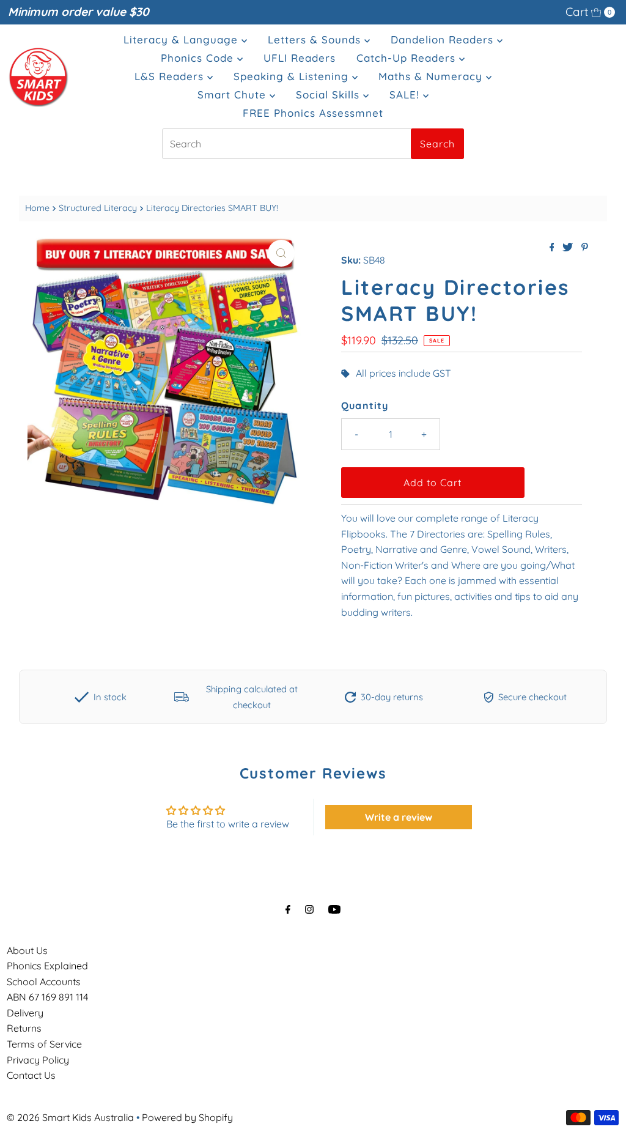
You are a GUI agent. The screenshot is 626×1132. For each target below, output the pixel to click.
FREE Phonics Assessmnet (313, 112)
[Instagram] (309, 909)
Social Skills (329, 94)
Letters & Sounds (316, 39)
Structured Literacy (98, 207)
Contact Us (31, 1075)
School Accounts (44, 981)
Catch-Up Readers (407, 57)
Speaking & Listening (293, 76)
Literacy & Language (182, 39)
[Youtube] (334, 909)
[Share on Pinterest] (584, 248)
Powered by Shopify (187, 1117)
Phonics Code (199, 57)
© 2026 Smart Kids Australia (70, 1117)
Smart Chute (233, 94)
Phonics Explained (47, 966)
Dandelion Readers (444, 39)
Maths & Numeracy (432, 76)
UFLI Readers (299, 57)
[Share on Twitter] (568, 248)
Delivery (25, 1013)
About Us (27, 950)
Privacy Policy (38, 1060)
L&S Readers (170, 76)
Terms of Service (44, 1044)
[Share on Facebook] (553, 248)
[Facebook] (287, 909)
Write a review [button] (398, 817)
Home (37, 207)
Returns (24, 1028)
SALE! (406, 94)
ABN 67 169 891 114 (47, 997)
